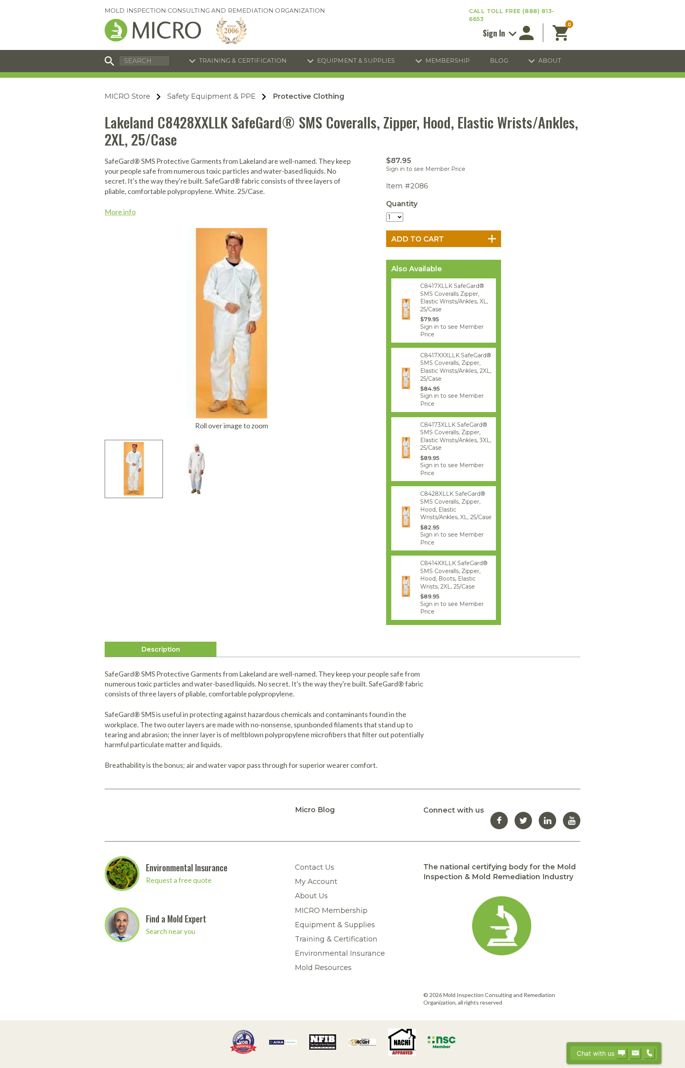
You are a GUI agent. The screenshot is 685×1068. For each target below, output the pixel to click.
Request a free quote (179, 880)
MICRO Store (127, 96)
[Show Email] (635, 1053)
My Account (316, 881)
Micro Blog (315, 809)
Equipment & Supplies (356, 60)
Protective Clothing (308, 96)
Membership (447, 60)
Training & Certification (243, 60)
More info (120, 211)
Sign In (495, 33)
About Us (311, 896)
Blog (499, 60)
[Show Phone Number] (649, 1053)
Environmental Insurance (187, 867)
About (550, 60)
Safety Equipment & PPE (211, 96)
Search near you (170, 931)
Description (161, 649)
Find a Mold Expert (176, 918)
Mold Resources (323, 967)
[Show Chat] (621, 1053)
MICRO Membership (331, 910)
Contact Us (314, 867)
